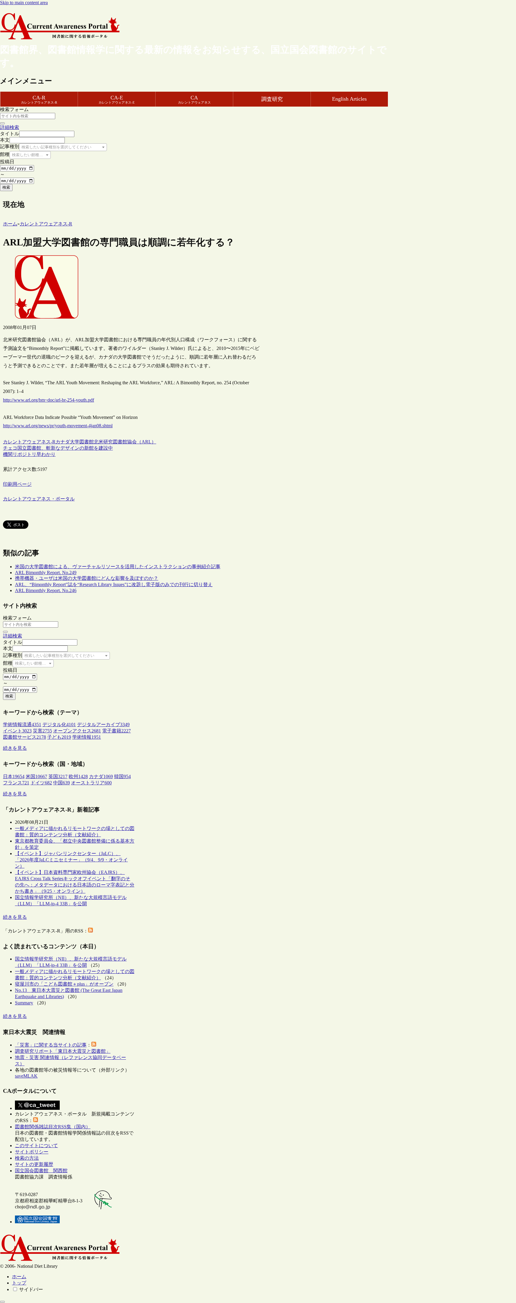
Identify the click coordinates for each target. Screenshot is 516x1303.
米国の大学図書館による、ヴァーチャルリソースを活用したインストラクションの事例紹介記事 (117, 566)
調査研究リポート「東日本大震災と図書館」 (62, 1051)
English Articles (349, 99)
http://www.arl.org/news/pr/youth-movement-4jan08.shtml (58, 425)
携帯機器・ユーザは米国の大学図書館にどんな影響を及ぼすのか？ (86, 578)
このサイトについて (36, 1145)
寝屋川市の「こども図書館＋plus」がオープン (64, 984)
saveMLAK (26, 1075)
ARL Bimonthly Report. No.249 (45, 572)
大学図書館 (82, 441)
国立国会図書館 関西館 (41, 1170)
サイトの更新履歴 (34, 1164)
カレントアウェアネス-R (29, 441)
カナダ (63, 441)
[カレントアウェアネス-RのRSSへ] (90, 930)
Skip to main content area (24, 2)
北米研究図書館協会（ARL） (125, 441)
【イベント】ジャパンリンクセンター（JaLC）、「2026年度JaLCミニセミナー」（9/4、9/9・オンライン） (71, 860)
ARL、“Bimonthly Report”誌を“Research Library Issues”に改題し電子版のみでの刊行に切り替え (114, 584)
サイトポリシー (31, 1151)
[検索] (2, 123)
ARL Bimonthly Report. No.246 (45, 590)
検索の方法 (27, 1158)
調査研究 (272, 99)
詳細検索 (9, 127)
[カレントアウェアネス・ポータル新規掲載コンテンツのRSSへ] (35, 1120)
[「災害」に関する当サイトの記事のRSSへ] (93, 1044)
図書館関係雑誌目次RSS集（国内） (52, 1126)
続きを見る (15, 748)
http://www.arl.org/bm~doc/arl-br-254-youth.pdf (48, 399)
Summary (24, 1002)
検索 (6, 187)
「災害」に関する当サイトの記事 (51, 1044)
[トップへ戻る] (2, 1302)
